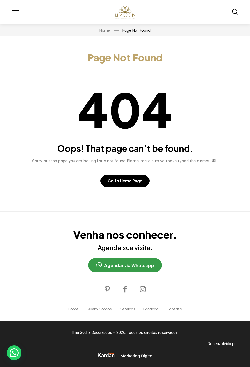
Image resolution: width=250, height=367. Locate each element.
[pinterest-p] (107, 289)
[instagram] (142, 289)
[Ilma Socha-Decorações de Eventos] (125, 12)
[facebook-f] (125, 289)
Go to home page (125, 180)
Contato (174, 309)
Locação (151, 309)
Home (73, 309)
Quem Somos (99, 309)
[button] (14, 352)
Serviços (127, 309)
